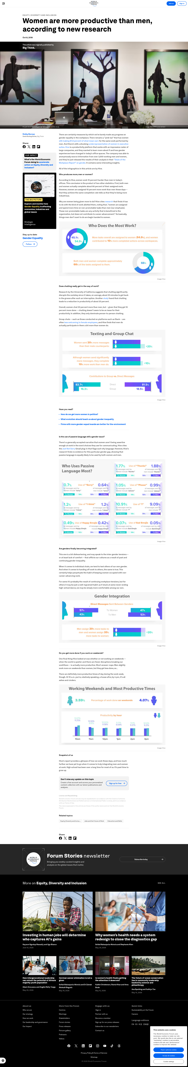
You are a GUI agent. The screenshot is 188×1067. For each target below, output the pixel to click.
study (105, 298)
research (109, 201)
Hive (67, 147)
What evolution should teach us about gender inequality (87, 419)
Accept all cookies (169, 1056)
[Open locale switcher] (3, 1060)
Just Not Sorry (68, 449)
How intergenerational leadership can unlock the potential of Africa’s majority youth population (39, 980)
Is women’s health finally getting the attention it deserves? (110, 979)
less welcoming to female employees (80, 322)
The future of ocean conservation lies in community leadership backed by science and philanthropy (147, 981)
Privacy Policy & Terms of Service (94, 1053)
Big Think (28, 47)
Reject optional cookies (169, 1050)
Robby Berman (29, 134)
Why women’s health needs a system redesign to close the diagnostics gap (126, 937)
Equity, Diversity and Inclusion (39, 15)
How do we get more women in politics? (79, 414)
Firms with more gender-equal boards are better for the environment (93, 424)
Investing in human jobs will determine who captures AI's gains (54, 937)
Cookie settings (168, 1061)
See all (161, 883)
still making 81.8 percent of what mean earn (79, 141)
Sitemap (94, 1057)
